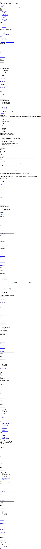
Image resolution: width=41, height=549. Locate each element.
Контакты (3, 40)
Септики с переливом (5, 431)
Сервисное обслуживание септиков (6, 422)
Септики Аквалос (4, 11)
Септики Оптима (4, 17)
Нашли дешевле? (2, 161)
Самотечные (3, 430)
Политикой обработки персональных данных (28, 547)
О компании (3, 37)
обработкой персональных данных (8, 97)
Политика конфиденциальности (6, 478)
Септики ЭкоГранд (4, 108)
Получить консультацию (3, 178)
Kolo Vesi (3, 417)
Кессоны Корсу (4, 23)
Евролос (3, 416)
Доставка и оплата (4, 39)
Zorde (2, 418)
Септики (1, 10)
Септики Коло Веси (4, 19)
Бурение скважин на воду (5, 424)
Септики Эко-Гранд (4, 18)
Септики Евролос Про (5, 14)
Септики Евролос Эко (5, 15)
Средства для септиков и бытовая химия (5, 29)
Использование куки (4, 479)
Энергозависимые (4, 428)
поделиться (2, 113)
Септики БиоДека (4, 16)
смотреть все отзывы (3, 368)
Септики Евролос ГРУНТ (5, 13)
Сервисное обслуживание (5, 34)
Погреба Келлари (4, 27)
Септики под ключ (4, 107)
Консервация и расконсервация (6, 423)
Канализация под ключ (5, 32)
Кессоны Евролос (4, 24)
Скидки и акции (4, 38)
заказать (1, 117)
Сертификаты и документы (5, 438)
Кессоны (1, 22)
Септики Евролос (4, 12)
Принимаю (1, 548)
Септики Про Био (4, 20)
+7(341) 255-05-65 (2, 5)
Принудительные (4, 429)
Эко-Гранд (3, 419)
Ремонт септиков (4, 33)
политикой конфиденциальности (8, 63)
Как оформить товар (4, 437)
